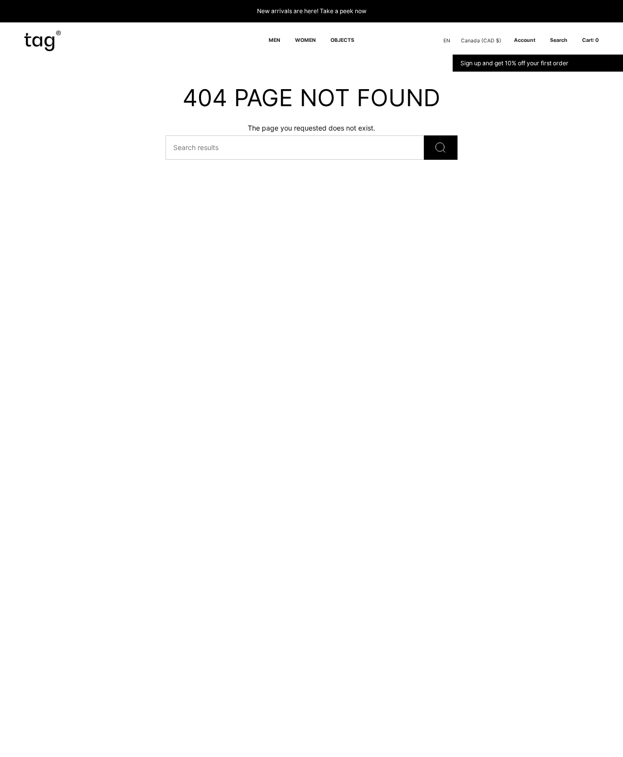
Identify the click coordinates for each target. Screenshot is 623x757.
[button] (274, 41)
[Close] (613, 63)
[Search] (441, 147)
